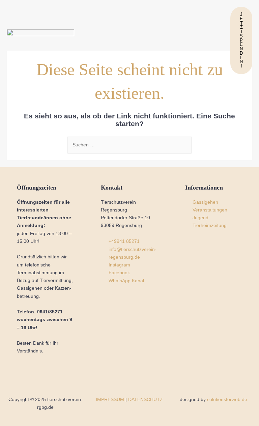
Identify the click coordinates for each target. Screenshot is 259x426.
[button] (153, 40)
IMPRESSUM (110, 399)
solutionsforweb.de (227, 399)
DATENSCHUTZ (145, 399)
